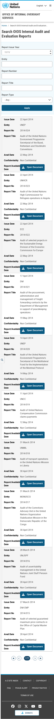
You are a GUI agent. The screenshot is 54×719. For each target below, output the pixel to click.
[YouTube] (33, 706)
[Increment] (50, 50)
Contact (27, 680)
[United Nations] (11, 5)
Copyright (41, 680)
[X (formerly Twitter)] (26, 706)
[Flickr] (40, 706)
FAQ (9, 688)
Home (4, 25)
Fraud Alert (21, 688)
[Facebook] (13, 706)
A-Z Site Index (11, 680)
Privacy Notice (39, 688)
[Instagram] (19, 706)
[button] (32, 167)
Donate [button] (29, 713)
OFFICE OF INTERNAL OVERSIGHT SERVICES (21, 16)
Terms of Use (27, 695)
